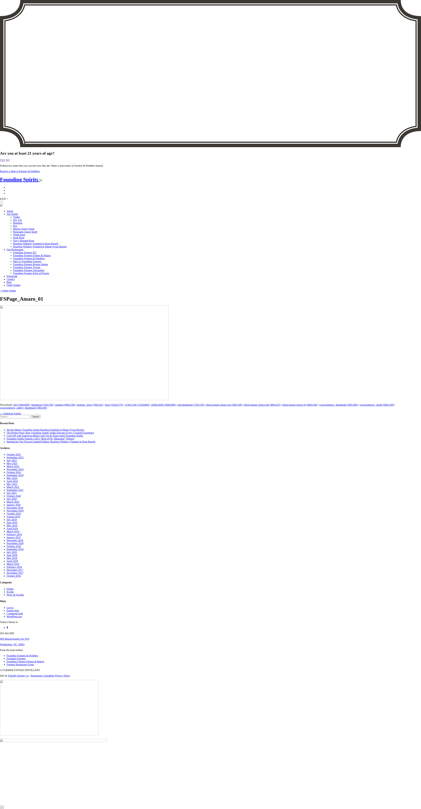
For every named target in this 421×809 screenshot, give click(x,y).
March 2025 (13, 466)
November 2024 (15, 469)
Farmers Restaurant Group (20, 664)
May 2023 (12, 484)
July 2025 (12, 460)
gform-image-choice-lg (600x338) (299, 404)
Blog (9, 282)
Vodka (16, 217)
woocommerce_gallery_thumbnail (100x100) (23, 407)
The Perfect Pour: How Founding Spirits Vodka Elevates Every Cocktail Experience (50, 432)
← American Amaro (10, 413)
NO (8, 160)
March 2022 (13, 487)
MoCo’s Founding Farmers (27, 261)
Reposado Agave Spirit (25, 231)
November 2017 (15, 573)
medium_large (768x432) (90, 404)
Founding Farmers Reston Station (30, 264)
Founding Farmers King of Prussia (31, 273)
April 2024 (12, 481)
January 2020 (14, 504)
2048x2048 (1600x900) (163, 404)
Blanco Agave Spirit (23, 228)
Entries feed (13, 610)
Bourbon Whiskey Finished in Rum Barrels (35, 243)
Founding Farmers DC (25, 252)
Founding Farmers (16, 658)
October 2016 (14, 575)
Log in (10, 607)
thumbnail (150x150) (42, 404)
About (10, 211)
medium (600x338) (65, 404)
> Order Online (8, 290)
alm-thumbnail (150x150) (191, 404)
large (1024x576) (114, 404)
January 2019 (14, 537)
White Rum (19, 234)
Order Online (13, 285)
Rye (15, 225)
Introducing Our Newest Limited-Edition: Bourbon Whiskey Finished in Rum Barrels (51, 441)
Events (10, 591)
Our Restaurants (15, 249)
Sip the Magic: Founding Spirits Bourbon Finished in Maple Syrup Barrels (46, 429)
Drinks (10, 588)
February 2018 (14, 567)
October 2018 (14, 546)
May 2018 (12, 558)
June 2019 (12, 522)
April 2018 (12, 561)
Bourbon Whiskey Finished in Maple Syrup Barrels (40, 246)
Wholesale (12, 276)
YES (2, 160)
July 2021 (12, 493)
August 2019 (13, 516)
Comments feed (15, 613)
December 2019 (15, 507)
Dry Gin (17, 220)
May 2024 (12, 478)
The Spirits (12, 214)
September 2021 (15, 490)
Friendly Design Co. (18, 675)
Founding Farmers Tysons (26, 267)
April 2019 (12, 528)
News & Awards (15, 594)
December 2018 (15, 540)
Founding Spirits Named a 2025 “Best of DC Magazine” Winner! (40, 438)
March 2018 (13, 564)
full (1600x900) (21, 404)
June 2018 (12, 555)
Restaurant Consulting (42, 675)
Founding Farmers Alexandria (28, 270)
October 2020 (14, 496)
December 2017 (15, 570)
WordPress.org (14, 616)
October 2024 (14, 472)
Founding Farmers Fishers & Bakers (32, 255)
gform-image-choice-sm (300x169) (224, 404)
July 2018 (12, 552)
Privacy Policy (62, 675)
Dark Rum (18, 237)
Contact (11, 279)
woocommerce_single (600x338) (376, 404)
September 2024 (15, 475)
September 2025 (15, 457)
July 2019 (12, 519)
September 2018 (15, 549)
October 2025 (14, 454)
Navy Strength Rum (23, 240)
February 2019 (14, 534)
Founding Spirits (19, 179)
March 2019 (13, 531)
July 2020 (12, 499)
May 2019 (12, 525)
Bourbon (17, 223)
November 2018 (15, 543)
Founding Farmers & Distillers (29, 258)
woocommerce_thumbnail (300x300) (338, 404)
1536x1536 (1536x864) (137, 404)
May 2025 (12, 463)
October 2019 (14, 513)
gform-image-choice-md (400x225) (262, 404)
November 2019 (15, 510)
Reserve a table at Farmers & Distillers (20, 171)
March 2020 (13, 501)
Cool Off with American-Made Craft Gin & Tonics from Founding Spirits (45, 435)
